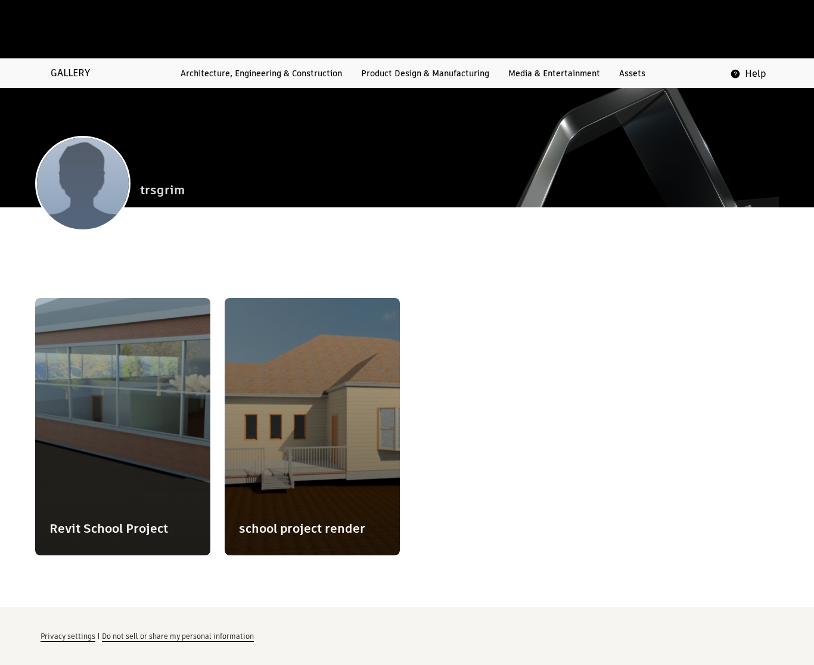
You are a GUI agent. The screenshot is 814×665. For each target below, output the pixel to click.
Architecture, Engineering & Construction (261, 73)
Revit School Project (108, 528)
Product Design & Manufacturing (425, 73)
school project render (302, 528)
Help (755, 73)
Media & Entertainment (554, 73)
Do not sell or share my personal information (178, 636)
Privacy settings (68, 636)
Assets (632, 73)
